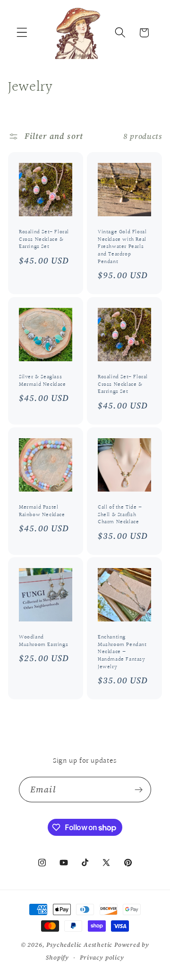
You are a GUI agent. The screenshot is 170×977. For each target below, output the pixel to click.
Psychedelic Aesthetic (79, 945)
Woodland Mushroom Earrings (43, 641)
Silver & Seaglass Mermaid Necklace (42, 381)
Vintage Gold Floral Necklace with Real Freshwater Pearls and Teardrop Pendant (122, 247)
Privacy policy (102, 957)
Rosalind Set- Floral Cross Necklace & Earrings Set (44, 240)
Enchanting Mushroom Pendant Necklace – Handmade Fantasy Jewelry (122, 652)
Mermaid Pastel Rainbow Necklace (42, 511)
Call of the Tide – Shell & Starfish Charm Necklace (120, 515)
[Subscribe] (139, 789)
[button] (22, 33)
